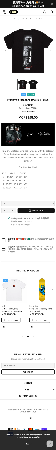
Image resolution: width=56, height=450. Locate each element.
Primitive (31, 111)
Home (15, 19)
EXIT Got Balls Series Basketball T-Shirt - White (11, 310)
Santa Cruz (33, 306)
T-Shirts (34, 108)
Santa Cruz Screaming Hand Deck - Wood (40, 310)
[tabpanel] (14, 306)
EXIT (3, 306)
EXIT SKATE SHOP (13, 12)
